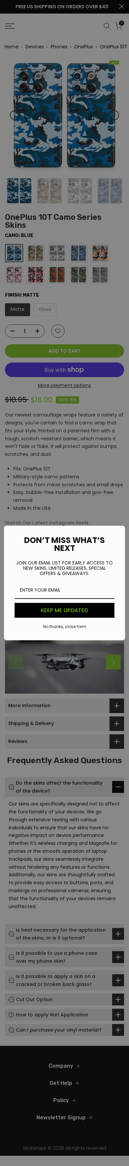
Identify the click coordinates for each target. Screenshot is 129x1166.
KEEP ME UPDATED (64, 610)
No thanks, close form (64, 626)
